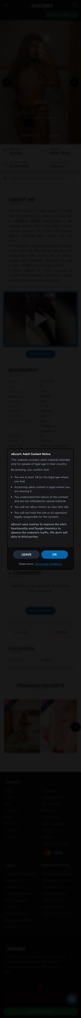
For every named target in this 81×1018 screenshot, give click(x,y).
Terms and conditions (48, 564)
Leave (26, 554)
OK (54, 554)
